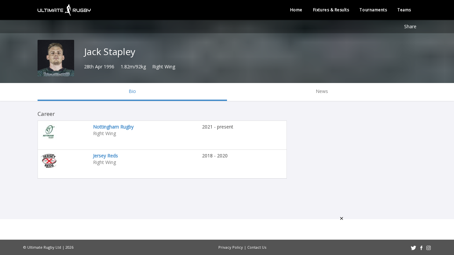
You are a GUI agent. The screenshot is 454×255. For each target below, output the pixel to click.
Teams (404, 10)
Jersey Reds (105, 155)
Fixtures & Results (331, 10)
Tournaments (373, 10)
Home (296, 10)
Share (410, 26)
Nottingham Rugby (113, 127)
